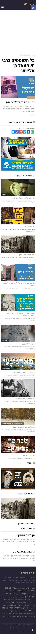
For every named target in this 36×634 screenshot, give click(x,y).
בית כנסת (17, 588)
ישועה (13, 602)
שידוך (11, 616)
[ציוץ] (24, 131)
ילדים (4, 594)
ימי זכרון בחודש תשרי (21, 602)
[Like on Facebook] (17, 131)
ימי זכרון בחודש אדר (20, 597)
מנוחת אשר (7, 602)
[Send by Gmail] (21, 131)
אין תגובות (30, 97)
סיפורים (29, 3)
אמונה (28, 588)
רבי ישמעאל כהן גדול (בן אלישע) (20, 102)
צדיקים (27, 610)
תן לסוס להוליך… (25, 535)
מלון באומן (12, 627)
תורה (8, 616)
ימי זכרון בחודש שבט (9, 599)
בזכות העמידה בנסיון (26, 523)
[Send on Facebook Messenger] (13, 131)
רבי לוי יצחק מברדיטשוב (11, 613)
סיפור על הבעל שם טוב (11, 608)
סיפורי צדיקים (28, 607)
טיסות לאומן (19, 627)
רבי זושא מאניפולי (31, 613)
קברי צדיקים (17, 611)
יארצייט (10, 593)
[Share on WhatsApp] (32, 131)
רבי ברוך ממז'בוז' (6, 611)
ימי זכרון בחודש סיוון (19, 599)
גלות (19, 591)
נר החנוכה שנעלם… (24, 552)
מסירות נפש (31, 605)
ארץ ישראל (22, 588)
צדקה (22, 611)
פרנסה (33, 611)
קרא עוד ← (32, 115)
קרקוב (12, 611)
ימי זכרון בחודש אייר (10, 597)
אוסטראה (33, 588)
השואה (16, 594)
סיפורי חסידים (6, 605)
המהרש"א (29, 594)
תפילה (4, 616)
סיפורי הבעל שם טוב (18, 605)
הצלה (24, 594)
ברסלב (26, 591)
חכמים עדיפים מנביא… (26, 493)
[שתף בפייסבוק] (28, 131)
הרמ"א (20, 594)
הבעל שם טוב (11, 590)
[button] (33, 7)
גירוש (22, 591)
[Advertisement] (18, 30)
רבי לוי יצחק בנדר (22, 613)
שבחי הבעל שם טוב (20, 616)
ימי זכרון (30, 596)
